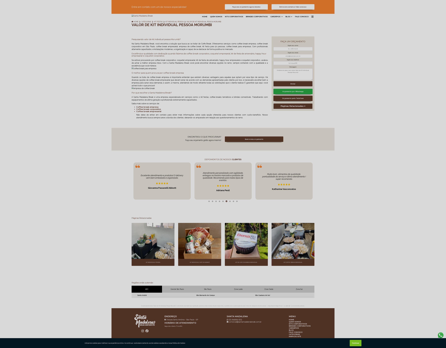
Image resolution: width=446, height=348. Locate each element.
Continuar (355, 343)
